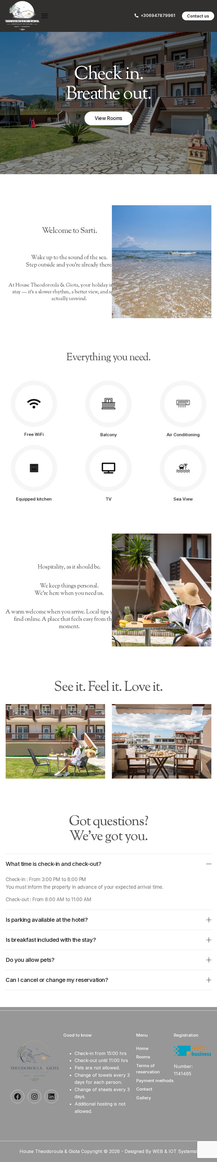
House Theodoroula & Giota (50, 1151)
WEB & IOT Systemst (175, 1151)
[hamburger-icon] (44, 16)
